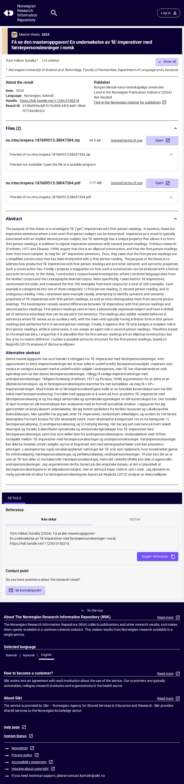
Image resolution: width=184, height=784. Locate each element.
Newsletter (20, 748)
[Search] (54, 13)
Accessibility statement (29, 762)
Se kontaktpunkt (28, 590)
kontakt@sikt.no (92, 776)
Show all (170, 61)
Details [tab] (14, 498)
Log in (166, 13)
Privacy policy (22, 755)
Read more (165, 617)
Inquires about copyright (30, 769)
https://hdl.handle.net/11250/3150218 (49, 101)
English (46, 655)
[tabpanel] (92, 538)
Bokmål (11, 655)
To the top (95, 610)
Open (159, 140)
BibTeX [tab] (135, 519)
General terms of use (126, 140)
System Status (15, 736)
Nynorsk (29, 655)
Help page (12, 727)
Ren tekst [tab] (49, 519)
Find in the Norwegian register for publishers (127, 102)
